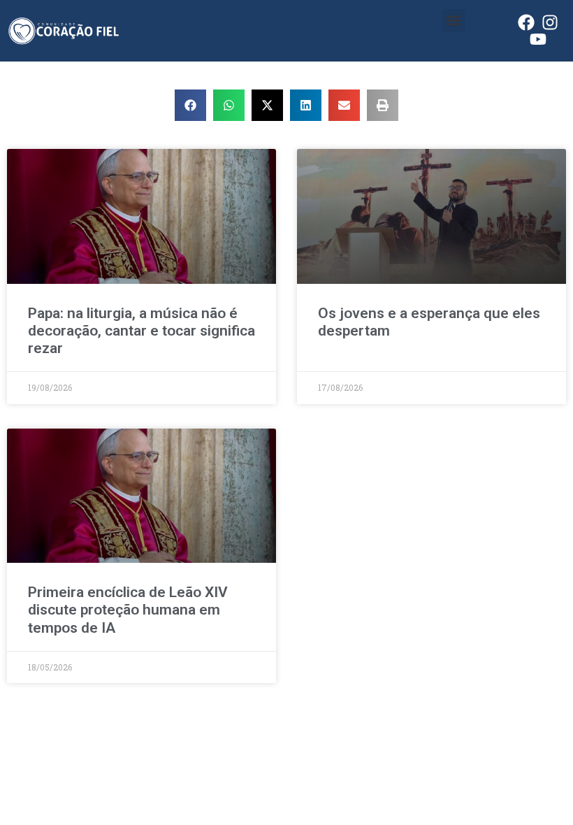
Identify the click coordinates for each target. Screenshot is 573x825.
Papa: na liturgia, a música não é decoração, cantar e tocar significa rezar (141, 331)
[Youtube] (538, 39)
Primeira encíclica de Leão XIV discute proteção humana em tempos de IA (128, 610)
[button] (453, 20)
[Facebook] (526, 22)
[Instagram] (550, 22)
